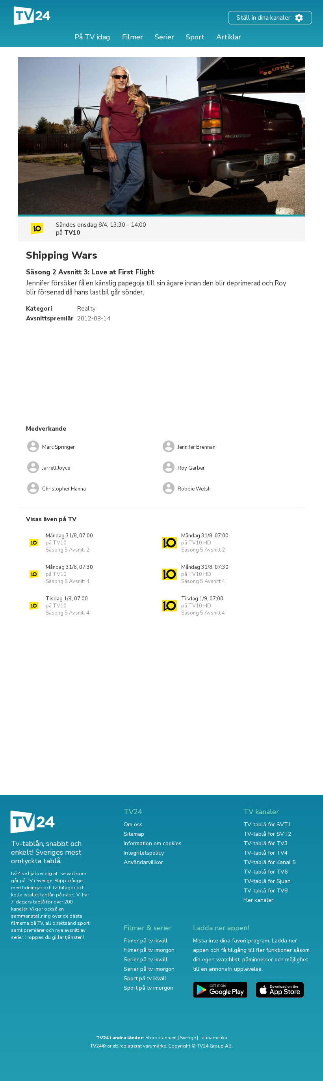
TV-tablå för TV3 (265, 843)
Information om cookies (153, 843)
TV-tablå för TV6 (265, 872)
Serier (164, 37)
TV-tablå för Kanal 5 (269, 862)
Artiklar (228, 37)
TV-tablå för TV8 (265, 890)
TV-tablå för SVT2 (267, 834)
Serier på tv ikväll (145, 959)
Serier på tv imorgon (149, 969)
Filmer (132, 37)
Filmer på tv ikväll (145, 940)
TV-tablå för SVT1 (267, 824)
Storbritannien (160, 1038)
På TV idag (92, 37)
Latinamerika (213, 1038)
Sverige (188, 1038)
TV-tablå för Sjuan (267, 881)
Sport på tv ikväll (145, 978)
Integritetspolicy (144, 853)
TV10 (72, 233)
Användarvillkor (143, 862)
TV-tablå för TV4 (265, 853)
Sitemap (134, 834)
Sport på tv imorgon (148, 988)
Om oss (133, 824)
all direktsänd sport (67, 923)
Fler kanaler (258, 900)
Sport (195, 37)
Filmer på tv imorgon (149, 950)
